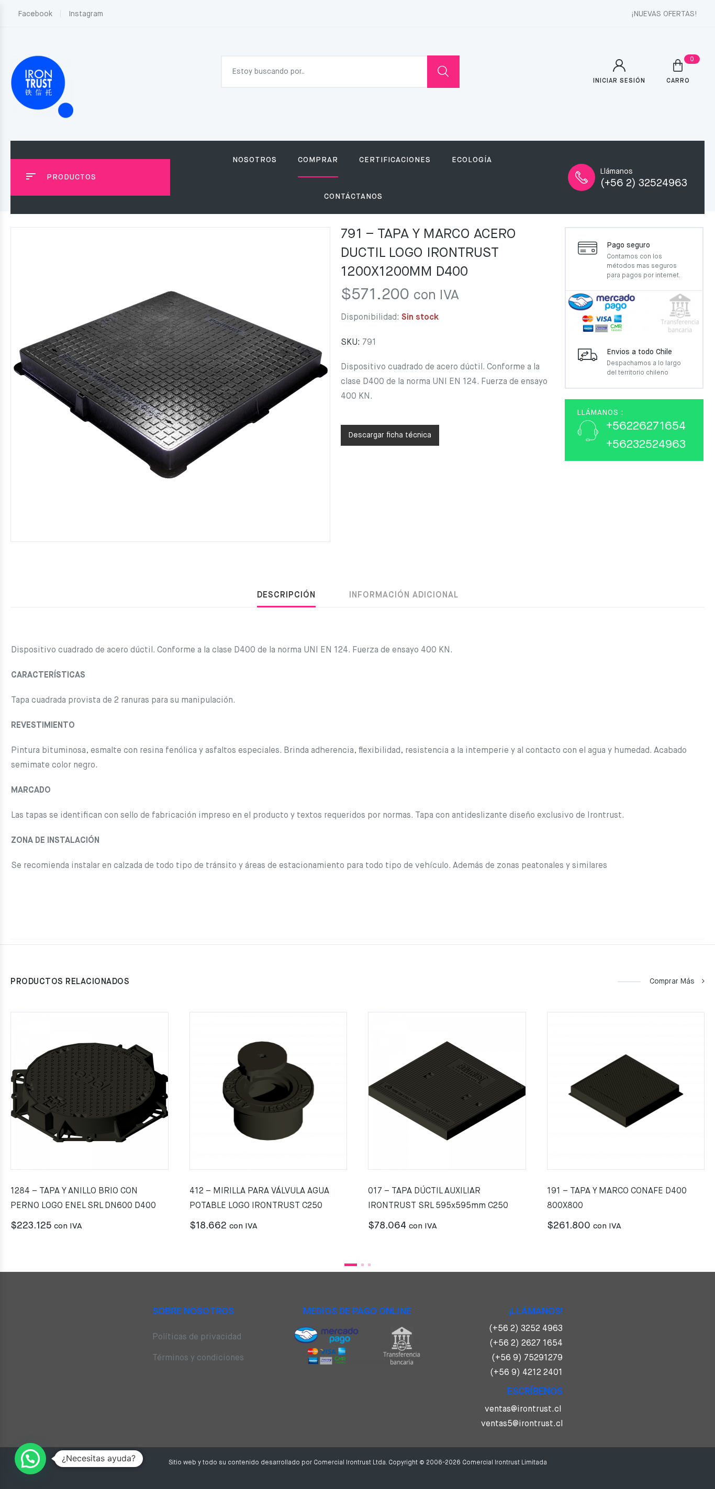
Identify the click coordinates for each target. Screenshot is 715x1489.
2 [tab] (362, 1265)
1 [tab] (350, 1265)
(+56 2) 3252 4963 (526, 1329)
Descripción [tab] (286, 595)
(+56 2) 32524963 (643, 183)
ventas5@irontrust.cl (522, 1424)
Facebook (35, 14)
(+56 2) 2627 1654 (526, 1343)
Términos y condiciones (198, 1358)
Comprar (318, 160)
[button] (30, 1458)
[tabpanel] (89, 1126)
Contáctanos (353, 196)
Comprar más (672, 981)
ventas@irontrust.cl (523, 1409)
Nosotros (254, 160)
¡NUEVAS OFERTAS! (664, 14)
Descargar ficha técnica (390, 435)
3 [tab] (369, 1265)
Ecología (472, 160)
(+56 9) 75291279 (527, 1358)
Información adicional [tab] (404, 595)
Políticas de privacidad (196, 1337)
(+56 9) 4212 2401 (526, 1373)
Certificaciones (395, 160)
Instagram (86, 14)
